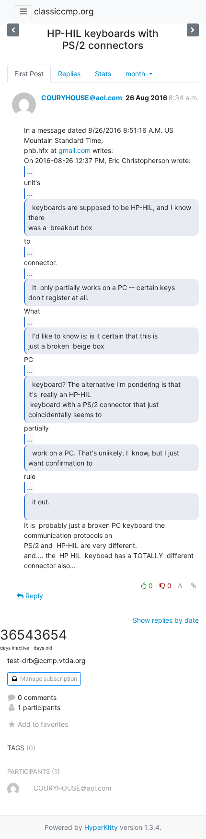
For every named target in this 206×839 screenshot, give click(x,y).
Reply (33, 596)
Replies (69, 74)
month (136, 74)
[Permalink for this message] (193, 586)
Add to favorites (43, 724)
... (30, 171)
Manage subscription (48, 678)
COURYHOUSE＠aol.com (81, 97)
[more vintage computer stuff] (13, 29)
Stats (103, 74)
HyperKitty (101, 827)
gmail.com (74, 150)
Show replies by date (166, 620)
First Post (29, 74)
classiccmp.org (64, 11)
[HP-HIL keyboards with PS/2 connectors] (193, 29)
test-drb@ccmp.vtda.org (46, 660)
